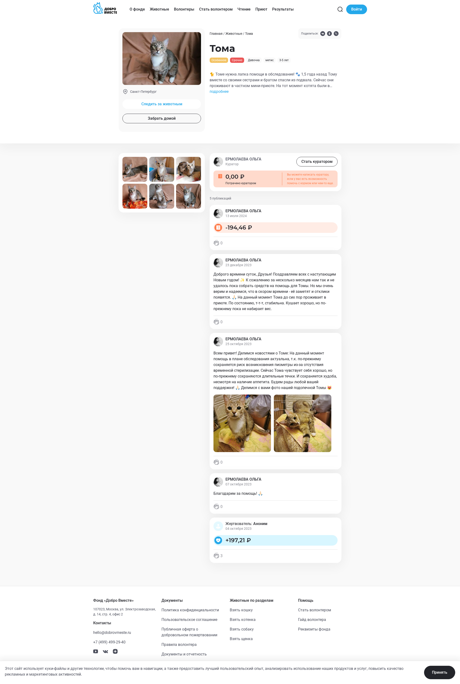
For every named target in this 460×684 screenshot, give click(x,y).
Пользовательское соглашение (189, 619)
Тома (249, 33)
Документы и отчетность (184, 654)
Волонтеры (184, 9)
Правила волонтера (179, 644)
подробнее (219, 91)
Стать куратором (317, 161)
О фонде (137, 9)
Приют (261, 9)
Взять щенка (241, 639)
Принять (439, 672)
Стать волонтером (216, 9)
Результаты (283, 9)
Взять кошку (241, 610)
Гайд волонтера (312, 619)
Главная (216, 33)
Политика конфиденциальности (190, 610)
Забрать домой (162, 118)
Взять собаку (242, 629)
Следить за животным (161, 104)
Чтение (244, 9)
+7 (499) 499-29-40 (109, 642)
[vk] (322, 34)
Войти (356, 9)
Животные (159, 9)
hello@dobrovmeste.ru (112, 632)
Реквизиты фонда (314, 629)
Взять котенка (243, 619)
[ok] (329, 34)
